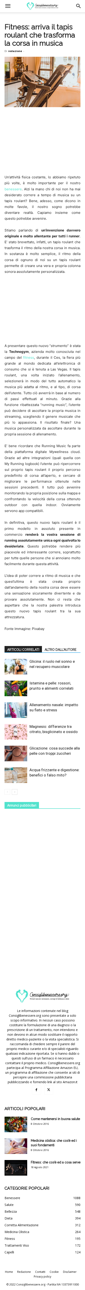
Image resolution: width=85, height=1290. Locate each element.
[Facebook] (36, 1089)
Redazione (24, 1272)
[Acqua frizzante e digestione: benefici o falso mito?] (16, 775)
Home (9, 1272)
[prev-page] (7, 792)
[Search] (78, 6)
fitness (28, 357)
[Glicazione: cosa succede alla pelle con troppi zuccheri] (16, 753)
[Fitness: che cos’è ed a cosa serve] (16, 1168)
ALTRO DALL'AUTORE (60, 649)
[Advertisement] (43, 141)
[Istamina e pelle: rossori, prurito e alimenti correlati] (16, 688)
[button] (7, 6)
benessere (13, 189)
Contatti (40, 1272)
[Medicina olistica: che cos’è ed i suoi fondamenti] (16, 1146)
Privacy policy (42, 1276)
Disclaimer (70, 1272)
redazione (15, 51)
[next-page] (14, 792)
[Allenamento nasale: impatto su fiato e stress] (16, 710)
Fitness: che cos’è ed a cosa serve (55, 1162)
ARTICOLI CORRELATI (23, 649)
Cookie (54, 1272)
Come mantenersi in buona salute (55, 1119)
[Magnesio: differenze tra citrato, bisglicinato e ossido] (16, 732)
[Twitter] (48, 1089)
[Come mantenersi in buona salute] (16, 1124)
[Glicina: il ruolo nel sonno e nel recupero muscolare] (16, 666)
